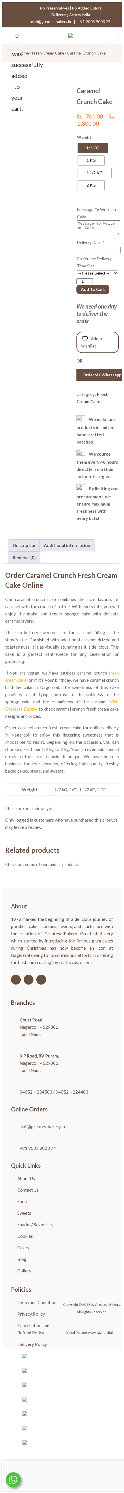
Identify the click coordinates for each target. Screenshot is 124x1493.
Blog (22, 1259)
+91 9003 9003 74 (94, 21)
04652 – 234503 (36, 1091)
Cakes (23, 1247)
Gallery (24, 1270)
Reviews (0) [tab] (24, 557)
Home (23, 52)
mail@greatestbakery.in (51, 21)
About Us (26, 1178)
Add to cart (93, 289)
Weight (84, 137)
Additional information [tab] (67, 545)
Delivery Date (90, 242)
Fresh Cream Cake (48, 52)
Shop (22, 1201)
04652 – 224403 (72, 1091)
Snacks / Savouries (35, 1224)
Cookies (25, 1236)
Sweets (24, 1213)
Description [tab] (25, 545)
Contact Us (28, 1189)
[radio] (93, 148)
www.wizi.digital (100, 1332)
